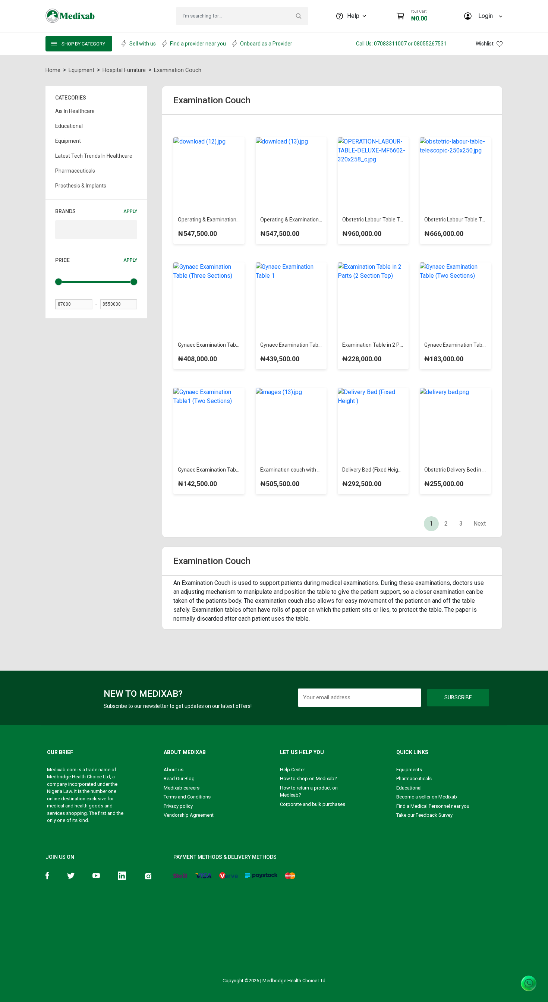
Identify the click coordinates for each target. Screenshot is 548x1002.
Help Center (292, 769)
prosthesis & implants (80, 186)
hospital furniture (124, 70)
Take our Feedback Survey (424, 815)
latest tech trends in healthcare (93, 156)
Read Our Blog (179, 778)
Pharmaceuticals (414, 778)
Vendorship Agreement (189, 815)
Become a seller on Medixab (426, 797)
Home (52, 70)
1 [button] (431, 523)
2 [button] (446, 523)
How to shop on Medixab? (308, 778)
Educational (409, 788)
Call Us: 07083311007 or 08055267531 (401, 44)
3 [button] (461, 523)
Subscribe (458, 697)
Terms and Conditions (187, 797)
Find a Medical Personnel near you (432, 806)
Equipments (409, 769)
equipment (81, 70)
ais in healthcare (75, 111)
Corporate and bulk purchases (312, 804)
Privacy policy (178, 806)
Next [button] (479, 523)
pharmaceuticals (75, 171)
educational (69, 126)
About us (173, 769)
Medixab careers (181, 788)
